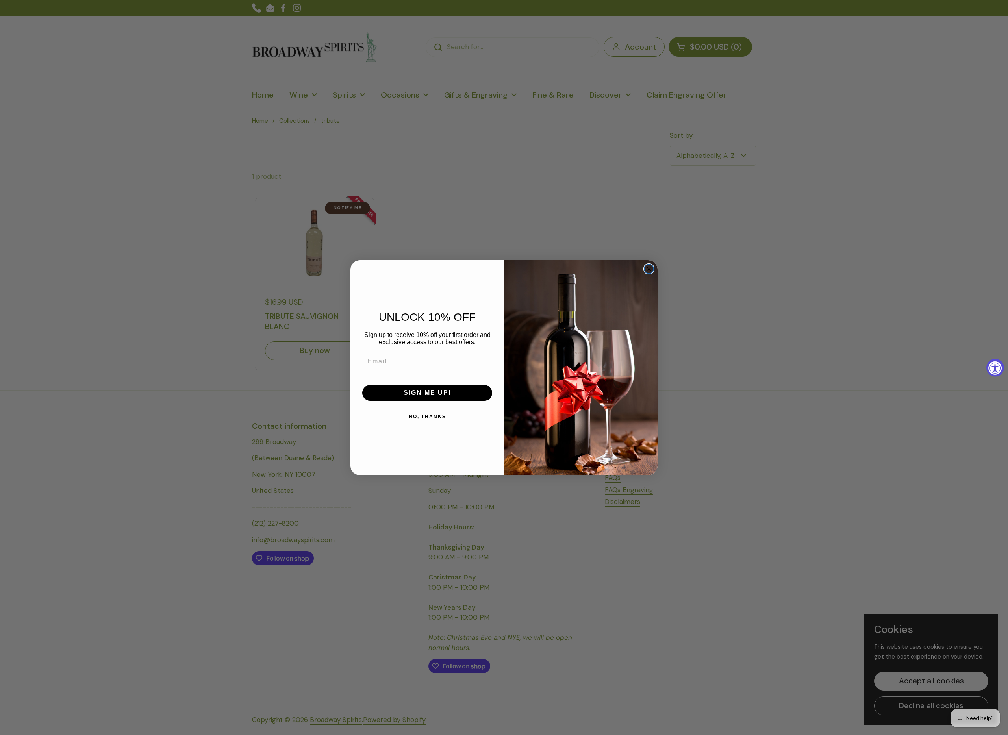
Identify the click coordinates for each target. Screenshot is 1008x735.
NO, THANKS (427, 416)
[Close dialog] (649, 269)
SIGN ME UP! (427, 392)
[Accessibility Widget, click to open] (995, 367)
